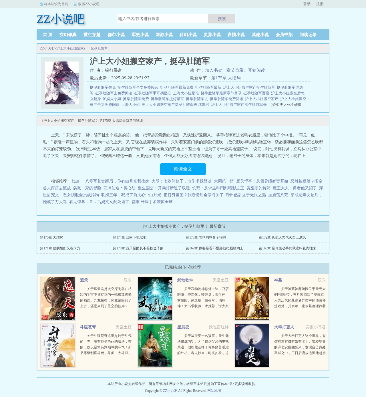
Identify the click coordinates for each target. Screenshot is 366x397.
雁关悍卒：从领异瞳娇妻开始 (262, 181)
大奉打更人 (284, 327)
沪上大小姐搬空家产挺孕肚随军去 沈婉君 (176, 104)
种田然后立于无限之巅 (246, 195)
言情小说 (236, 34)
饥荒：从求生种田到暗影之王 (218, 188)
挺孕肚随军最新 (209, 87)
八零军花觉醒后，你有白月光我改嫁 (117, 181)
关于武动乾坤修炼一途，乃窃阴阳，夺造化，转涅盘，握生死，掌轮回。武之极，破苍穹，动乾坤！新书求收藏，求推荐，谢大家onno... (203, 300)
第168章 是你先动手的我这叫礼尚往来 (287, 248)
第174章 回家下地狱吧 (129, 237)
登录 (307, 4)
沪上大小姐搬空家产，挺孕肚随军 (82, 48)
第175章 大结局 (226, 78)
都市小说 (116, 34)
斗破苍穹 (88, 327)
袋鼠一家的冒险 (87, 188)
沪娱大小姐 (113, 99)
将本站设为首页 (56, 4)
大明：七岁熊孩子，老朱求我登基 (182, 181)
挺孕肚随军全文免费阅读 (139, 87)
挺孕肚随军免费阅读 (227, 99)
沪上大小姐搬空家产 (262, 99)
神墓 (278, 280)
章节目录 (235, 70)
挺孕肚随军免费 (137, 99)
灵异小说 (212, 34)
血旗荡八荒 (278, 195)
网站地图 (214, 391)
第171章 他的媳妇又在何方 (60, 248)
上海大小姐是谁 (187, 93)
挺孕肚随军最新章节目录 (222, 93)
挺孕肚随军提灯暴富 (168, 99)
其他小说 (260, 34)
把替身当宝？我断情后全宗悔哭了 (194, 195)
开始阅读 (256, 70)
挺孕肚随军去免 (104, 87)
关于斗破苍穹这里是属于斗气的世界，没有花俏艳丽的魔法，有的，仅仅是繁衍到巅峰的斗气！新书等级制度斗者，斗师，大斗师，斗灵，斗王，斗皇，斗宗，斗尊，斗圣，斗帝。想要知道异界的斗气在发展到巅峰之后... (106, 353)
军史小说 (140, 34)
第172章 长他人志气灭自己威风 (282, 237)
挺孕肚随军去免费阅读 (114, 93)
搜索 (222, 18)
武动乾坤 (185, 280)
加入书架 (213, 70)
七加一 (77, 181)
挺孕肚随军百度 (257, 93)
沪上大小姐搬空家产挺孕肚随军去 (239, 104)
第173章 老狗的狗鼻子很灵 (206, 237)
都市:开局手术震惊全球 (152, 202)
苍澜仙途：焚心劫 (120, 188)
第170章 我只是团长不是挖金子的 (138, 248)
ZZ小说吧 (47, 48)
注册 (320, 4)
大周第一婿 (224, 181)
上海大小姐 (131, 104)
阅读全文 (183, 168)
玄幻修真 (68, 34)
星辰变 (183, 327)
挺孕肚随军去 (198, 99)
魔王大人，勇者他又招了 (295, 188)
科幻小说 (188, 34)
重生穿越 (92, 34)
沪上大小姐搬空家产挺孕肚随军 (250, 87)
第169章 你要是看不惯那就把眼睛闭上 (214, 248)
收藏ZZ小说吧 (89, 4)
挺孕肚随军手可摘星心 (153, 93)
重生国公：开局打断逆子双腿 (164, 188)
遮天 (84, 280)
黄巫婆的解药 (258, 188)
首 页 (48, 34)
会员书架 (284, 34)
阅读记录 (308, 34)
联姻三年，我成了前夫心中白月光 (131, 195)
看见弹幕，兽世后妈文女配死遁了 (99, 202)
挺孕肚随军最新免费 (177, 87)
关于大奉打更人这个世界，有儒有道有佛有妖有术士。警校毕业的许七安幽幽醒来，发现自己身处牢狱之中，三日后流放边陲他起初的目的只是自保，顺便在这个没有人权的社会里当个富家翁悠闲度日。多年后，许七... (300, 353)
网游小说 (164, 34)
